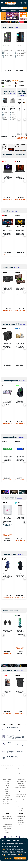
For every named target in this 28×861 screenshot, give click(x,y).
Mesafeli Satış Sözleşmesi (20, 787)
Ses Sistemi (7, 795)
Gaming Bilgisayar (7, 803)
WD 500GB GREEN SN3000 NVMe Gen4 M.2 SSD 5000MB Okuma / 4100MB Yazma (8, 459)
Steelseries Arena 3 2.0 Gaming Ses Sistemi (7, 631)
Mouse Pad (7, 793)
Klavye (7, 785)
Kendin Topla (13, 10)
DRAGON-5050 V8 (20, 46)
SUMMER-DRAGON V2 (12, 108)
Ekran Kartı (7, 773)
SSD (7, 777)
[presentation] (3, 51)
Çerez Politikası (21, 783)
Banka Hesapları (20, 775)
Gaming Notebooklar (7, 799)
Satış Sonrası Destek (21, 806)
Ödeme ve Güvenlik (21, 777)
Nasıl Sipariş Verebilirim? (21, 794)
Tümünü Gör (16, 27)
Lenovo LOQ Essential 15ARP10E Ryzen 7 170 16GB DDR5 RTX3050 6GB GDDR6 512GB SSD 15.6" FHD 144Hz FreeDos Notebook (8, 180)
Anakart (7, 770)
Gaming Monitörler (7, 801)
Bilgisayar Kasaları (7, 779)
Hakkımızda (21, 768)
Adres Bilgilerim (21, 818)
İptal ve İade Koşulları (20, 802)
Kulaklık (7, 789)
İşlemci (7, 768)
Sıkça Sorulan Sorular (20, 804)
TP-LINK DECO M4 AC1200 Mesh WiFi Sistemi (20, 519)
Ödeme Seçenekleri (21, 799)
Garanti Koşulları (20, 779)
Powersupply (7, 781)
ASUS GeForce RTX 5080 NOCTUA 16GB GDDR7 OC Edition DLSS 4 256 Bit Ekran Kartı (20, 290)
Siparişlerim (20, 820)
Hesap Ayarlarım (21, 816)
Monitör (7, 783)
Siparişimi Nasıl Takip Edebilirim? (20, 797)
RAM (7, 775)
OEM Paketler (4, 10)
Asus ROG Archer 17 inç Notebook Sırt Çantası (20, 691)
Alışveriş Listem (21, 822)
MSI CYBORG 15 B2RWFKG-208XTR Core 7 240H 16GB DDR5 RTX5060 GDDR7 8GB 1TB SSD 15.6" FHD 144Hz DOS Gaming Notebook (20, 180)
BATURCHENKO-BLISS (5, 108)
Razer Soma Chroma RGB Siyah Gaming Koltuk (20, 575)
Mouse (7, 787)
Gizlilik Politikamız (21, 785)
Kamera (7, 797)
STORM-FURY (6, 46)
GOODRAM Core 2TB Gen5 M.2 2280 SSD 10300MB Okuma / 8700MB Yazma (20, 459)
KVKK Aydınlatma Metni (21, 781)
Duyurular (21, 808)
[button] (2, 3)
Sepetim (21, 824)
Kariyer (20, 770)
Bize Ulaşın (21, 810)
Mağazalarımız (22, 10)
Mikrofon (7, 791)
